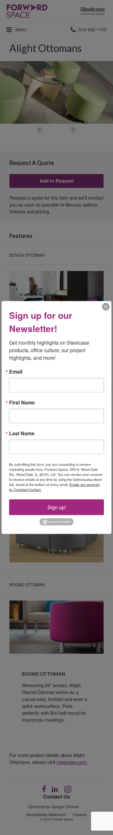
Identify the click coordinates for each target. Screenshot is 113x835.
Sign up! (56, 507)
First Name (22, 402)
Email (15, 371)
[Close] (106, 306)
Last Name (22, 433)
